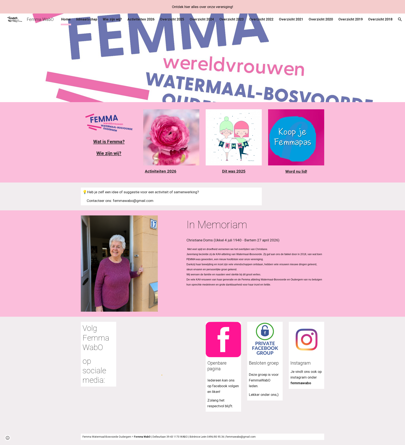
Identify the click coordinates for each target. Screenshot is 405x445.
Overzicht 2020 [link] (321, 19)
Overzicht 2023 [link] (231, 19)
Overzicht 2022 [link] (261, 19)
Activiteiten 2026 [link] (140, 19)
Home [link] (66, 19)
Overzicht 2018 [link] (380, 19)
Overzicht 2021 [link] (291, 19)
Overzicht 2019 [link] (350, 19)
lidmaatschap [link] (86, 19)
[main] (109, 141)
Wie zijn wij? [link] (112, 19)
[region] (202, 7)
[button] (400, 19)
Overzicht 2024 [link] (202, 19)
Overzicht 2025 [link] (172, 19)
